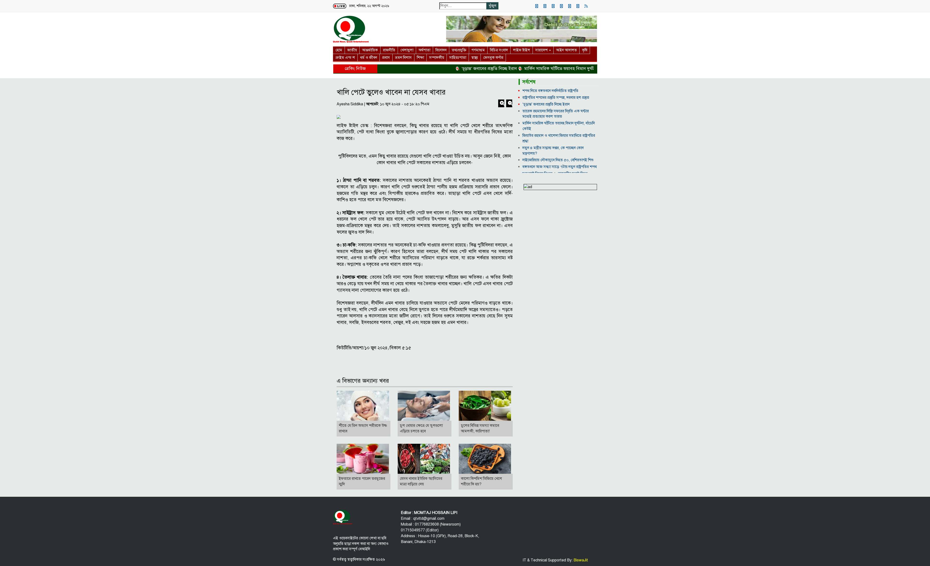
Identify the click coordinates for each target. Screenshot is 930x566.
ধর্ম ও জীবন (368, 57)
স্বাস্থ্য (474, 57)
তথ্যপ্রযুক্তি (459, 50)
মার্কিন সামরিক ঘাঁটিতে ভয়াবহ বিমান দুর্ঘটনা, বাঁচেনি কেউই (556, 68)
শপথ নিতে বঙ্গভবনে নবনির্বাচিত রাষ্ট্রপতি (550, 90)
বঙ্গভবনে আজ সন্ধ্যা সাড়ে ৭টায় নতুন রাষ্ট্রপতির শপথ (559, 166)
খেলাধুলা (406, 50)
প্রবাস (386, 57)
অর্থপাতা (424, 50)
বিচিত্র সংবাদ (499, 50)
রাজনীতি (389, 50)
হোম (338, 50)
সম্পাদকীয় (436, 57)
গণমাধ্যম (478, 50)
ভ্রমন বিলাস (403, 57)
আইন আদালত (566, 50)
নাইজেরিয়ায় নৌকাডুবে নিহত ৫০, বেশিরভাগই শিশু (558, 160)
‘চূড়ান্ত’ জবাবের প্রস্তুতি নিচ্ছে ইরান (472, 68)
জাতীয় (352, 50)
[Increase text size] (502, 103)
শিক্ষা (420, 57)
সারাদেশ (542, 50)
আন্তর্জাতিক (370, 50)
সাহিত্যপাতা (457, 57)
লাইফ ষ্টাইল (521, 50)
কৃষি (584, 50)
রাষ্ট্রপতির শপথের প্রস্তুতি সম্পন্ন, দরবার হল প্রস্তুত (555, 97)
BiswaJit (580, 560)
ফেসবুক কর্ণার (493, 57)
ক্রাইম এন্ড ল (345, 57)
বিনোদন (441, 50)
